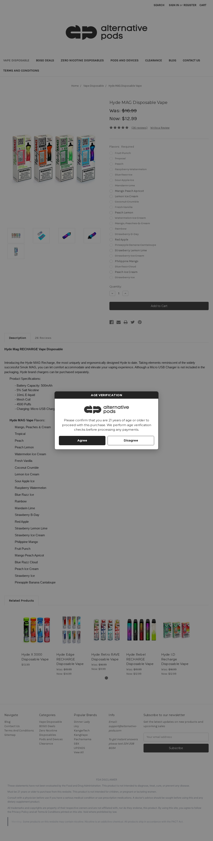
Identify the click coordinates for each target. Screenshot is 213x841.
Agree (82, 440)
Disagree (131, 440)
